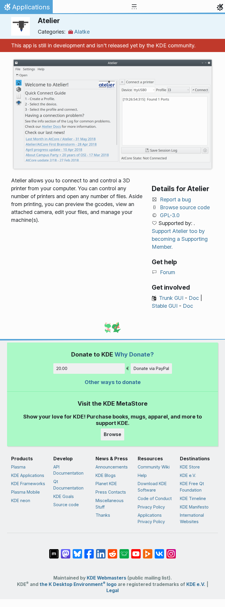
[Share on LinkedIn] (100, 551)
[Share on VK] (159, 551)
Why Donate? (134, 354)
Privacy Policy (151, 506)
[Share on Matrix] (54, 551)
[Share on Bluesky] (77, 551)
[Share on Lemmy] (124, 551)
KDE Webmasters (106, 578)
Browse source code (185, 207)
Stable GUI (165, 306)
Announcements (112, 466)
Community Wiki (154, 466)
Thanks (103, 515)
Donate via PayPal (151, 368)
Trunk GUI (171, 298)
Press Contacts (111, 492)
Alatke (82, 32)
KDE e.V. (188, 475)
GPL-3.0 (170, 215)
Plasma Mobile (25, 492)
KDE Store (190, 466)
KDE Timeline (193, 498)
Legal (112, 590)
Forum (167, 272)
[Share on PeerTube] (147, 551)
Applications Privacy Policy (151, 518)
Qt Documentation (68, 484)
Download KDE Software (152, 486)
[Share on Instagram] (171, 551)
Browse (112, 434)
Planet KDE (106, 483)
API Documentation (68, 470)
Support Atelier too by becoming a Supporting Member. (180, 239)
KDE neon (20, 500)
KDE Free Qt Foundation (192, 486)
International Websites (192, 518)
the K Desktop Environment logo (78, 584)
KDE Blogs (106, 475)
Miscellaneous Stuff (110, 503)
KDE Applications (27, 475)
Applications (26, 8)
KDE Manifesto (194, 506)
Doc (194, 298)
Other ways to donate (113, 382)
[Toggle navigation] (134, 7)
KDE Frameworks (28, 483)
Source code (66, 504)
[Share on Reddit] (112, 551)
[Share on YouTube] (136, 551)
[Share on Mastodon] (65, 551)
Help (142, 475)
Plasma (18, 466)
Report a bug (175, 199)
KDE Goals (63, 496)
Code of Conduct (155, 498)
